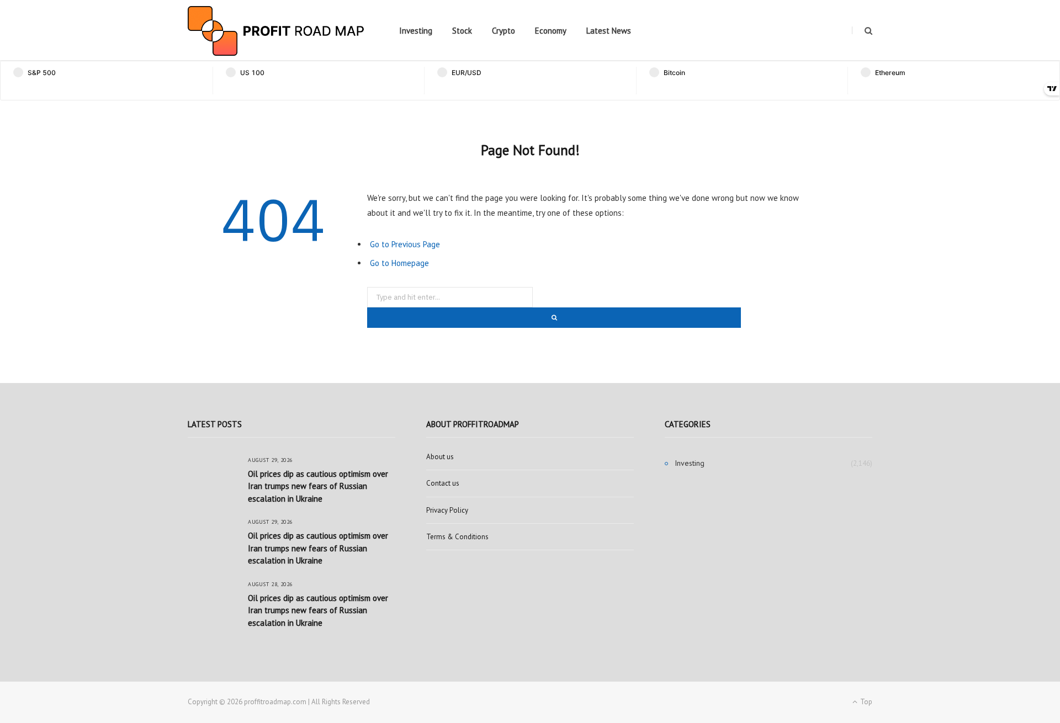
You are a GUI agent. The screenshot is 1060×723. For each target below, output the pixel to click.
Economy (550, 30)
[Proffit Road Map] (276, 31)
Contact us (442, 483)
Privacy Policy (447, 510)
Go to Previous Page (405, 244)
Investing (415, 30)
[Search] (862, 30)
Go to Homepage (399, 263)
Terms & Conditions (457, 536)
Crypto (503, 30)
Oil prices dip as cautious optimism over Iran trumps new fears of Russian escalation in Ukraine (318, 486)
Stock (462, 30)
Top (865, 701)
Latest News (608, 30)
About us (440, 456)
